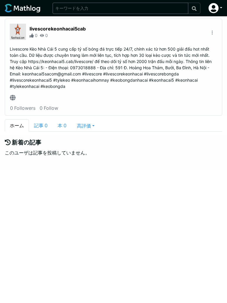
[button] (215, 8)
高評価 (84, 125)
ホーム (17, 125)
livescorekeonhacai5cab (58, 29)
